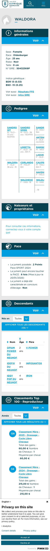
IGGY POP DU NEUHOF (12, 379)
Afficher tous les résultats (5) (24, 422)
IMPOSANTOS (34, 363)
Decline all (25, 543)
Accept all (25, 537)
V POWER (32, 348)
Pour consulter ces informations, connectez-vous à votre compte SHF (23, 229)
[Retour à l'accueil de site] (11, 4)
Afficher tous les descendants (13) (25, 326)
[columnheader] (12, 340)
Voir (36, 40)
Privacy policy (29, 531)
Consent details (9, 531)
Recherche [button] (30, 6)
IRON (29, 376)
